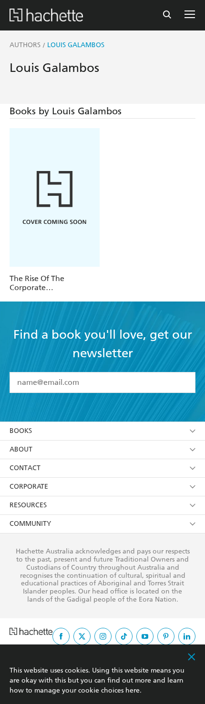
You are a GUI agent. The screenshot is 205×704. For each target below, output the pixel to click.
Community (30, 524)
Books (21, 431)
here (132, 690)
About (21, 449)
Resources (28, 505)
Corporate (29, 487)
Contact (25, 468)
